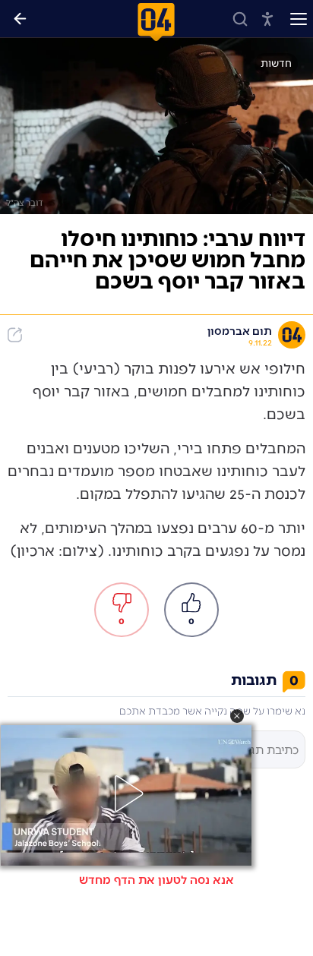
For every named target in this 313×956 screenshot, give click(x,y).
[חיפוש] (240, 19)
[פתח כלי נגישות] (267, 19)
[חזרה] (19, 19)
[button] (237, 716)
